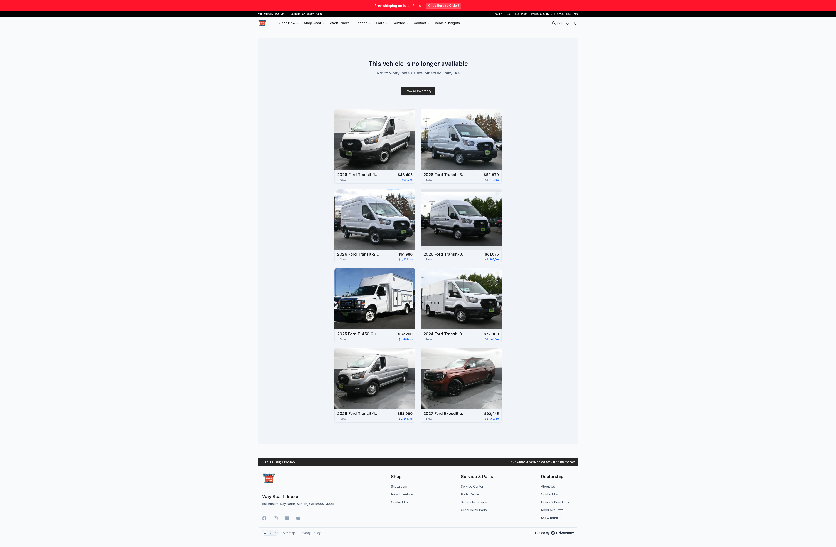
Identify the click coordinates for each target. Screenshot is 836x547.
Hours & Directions (555, 502)
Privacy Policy (310, 533)
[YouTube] (298, 518)
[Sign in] (574, 23)
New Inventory (402, 494)
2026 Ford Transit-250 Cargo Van (359, 254)
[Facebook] (264, 518)
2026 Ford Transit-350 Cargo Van (445, 174)
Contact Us (399, 502)
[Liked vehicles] (567, 23)
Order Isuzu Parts (474, 510)
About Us (548, 486)
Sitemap (289, 533)
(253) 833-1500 (516, 13)
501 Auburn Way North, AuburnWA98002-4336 (290, 13)
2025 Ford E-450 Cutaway (359, 334)
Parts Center (470, 494)
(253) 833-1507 (567, 13)
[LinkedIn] (287, 518)
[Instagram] (275, 518)
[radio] (265, 532)
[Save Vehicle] (411, 113)
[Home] (262, 23)
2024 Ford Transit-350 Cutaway (445, 334)
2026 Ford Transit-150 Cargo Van (359, 174)
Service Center (472, 486)
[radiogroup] (270, 532)
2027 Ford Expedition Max (445, 413)
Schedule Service (474, 502)
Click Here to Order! (443, 5)
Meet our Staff (552, 510)
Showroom (399, 486)
